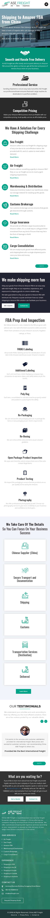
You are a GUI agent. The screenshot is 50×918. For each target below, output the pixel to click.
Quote (42, 266)
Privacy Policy (24, 915)
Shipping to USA (9, 864)
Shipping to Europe (10, 870)
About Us (14, 915)
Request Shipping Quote (12, 900)
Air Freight (16, 165)
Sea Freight (16, 141)
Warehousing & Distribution (26, 186)
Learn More (23, 691)
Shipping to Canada (10, 873)
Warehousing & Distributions (13, 848)
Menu (46, 4)
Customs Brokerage (21, 204)
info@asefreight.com (14, 788)
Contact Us (24, 306)
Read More (14, 157)
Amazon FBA (8, 845)
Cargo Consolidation (22, 245)
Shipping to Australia (11, 877)
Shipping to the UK (10, 867)
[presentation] (42, 721)
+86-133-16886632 (11, 890)
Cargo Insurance (19, 222)
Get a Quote (8, 306)
